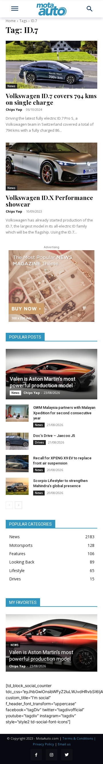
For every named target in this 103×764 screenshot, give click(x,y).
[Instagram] (51, 754)
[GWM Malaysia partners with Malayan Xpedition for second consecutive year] (17, 413)
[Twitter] (66, 754)
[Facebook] (36, 754)
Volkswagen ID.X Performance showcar (49, 200)
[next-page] (18, 505)
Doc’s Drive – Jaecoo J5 (54, 435)
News (11, 86)
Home (11, 20)
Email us (64, 744)
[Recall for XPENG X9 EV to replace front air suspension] (17, 463)
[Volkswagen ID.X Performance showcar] (51, 166)
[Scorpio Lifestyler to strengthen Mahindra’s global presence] (17, 486)
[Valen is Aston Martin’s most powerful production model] (51, 374)
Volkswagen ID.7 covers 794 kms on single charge (51, 99)
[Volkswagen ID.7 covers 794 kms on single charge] (51, 64)
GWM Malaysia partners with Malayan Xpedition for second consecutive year (64, 412)
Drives (39, 442)
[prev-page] (9, 505)
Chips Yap (14, 109)
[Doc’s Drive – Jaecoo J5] (17, 441)
